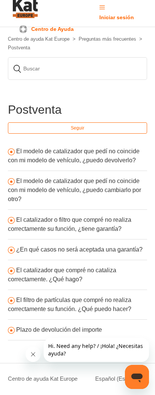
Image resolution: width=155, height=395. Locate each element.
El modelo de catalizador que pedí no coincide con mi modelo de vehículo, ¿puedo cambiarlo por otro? (74, 190)
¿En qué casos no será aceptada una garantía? (80, 249)
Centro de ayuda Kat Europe (43, 378)
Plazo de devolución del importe (59, 329)
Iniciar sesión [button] (116, 17)
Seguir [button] (77, 128)
